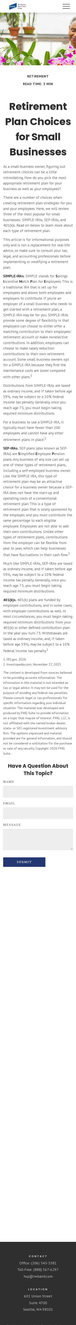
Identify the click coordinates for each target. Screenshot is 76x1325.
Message (12, 824)
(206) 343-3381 (44, 1263)
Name (8, 781)
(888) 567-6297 (46, 1269)
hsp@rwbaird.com (38, 1276)
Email (9, 803)
